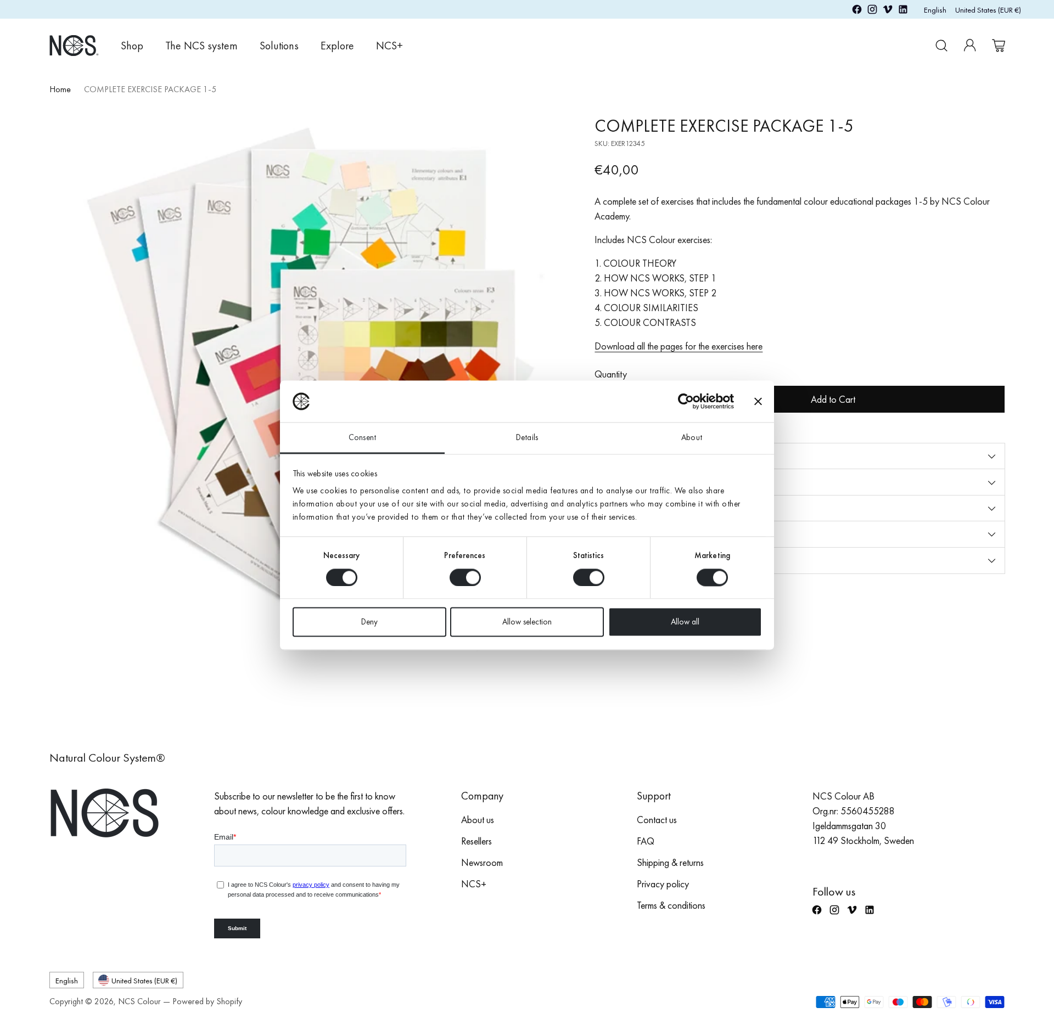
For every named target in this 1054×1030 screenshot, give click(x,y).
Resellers (476, 841)
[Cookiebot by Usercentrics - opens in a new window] (686, 401)
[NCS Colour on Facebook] (856, 11)
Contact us (657, 819)
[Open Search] (941, 45)
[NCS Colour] (74, 45)
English (935, 9)
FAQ (645, 841)
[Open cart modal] (998, 45)
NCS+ (473, 883)
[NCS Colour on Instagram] (872, 11)
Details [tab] (527, 437)
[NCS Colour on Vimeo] (887, 11)
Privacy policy (663, 883)
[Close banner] (758, 401)
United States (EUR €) (988, 9)
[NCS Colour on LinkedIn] (903, 11)
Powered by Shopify (207, 1001)
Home (60, 89)
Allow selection (527, 622)
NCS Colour (139, 1001)
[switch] (465, 577)
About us (477, 819)
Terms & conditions (671, 905)
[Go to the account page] (970, 45)
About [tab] (691, 437)
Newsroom (482, 862)
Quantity (611, 374)
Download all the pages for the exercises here (679, 346)
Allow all (685, 622)
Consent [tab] (362, 437)
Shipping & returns (670, 862)
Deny (369, 622)
